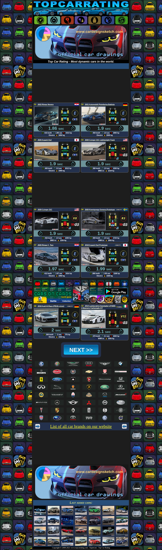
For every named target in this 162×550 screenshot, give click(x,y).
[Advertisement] (81, 85)
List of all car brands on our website (81, 426)
